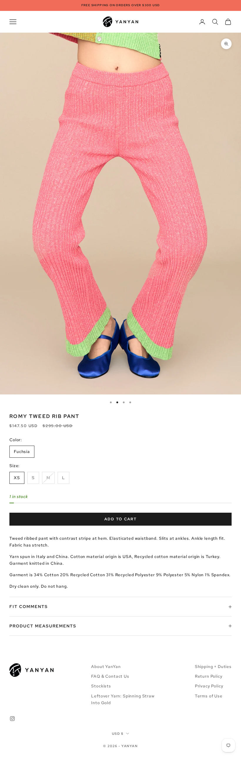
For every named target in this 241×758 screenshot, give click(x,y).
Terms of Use (208, 696)
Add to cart (120, 519)
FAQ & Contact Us (110, 676)
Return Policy (208, 676)
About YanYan (105, 666)
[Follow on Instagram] (12, 719)
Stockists (101, 686)
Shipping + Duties (213, 666)
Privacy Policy (209, 686)
